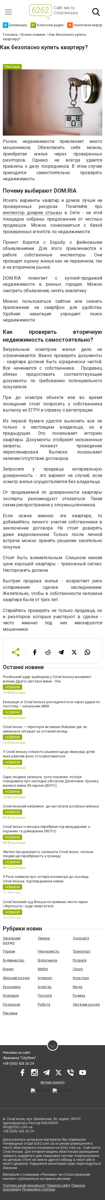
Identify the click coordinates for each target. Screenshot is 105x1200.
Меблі (43, 969)
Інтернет (45, 978)
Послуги (45, 995)
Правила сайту (58, 1185)
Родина (79, 995)
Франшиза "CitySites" (19, 1058)
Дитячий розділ (86, 1004)
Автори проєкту (52, 1082)
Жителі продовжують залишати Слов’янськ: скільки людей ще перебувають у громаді (48, 854)
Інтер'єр (45, 987)
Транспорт (82, 951)
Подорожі (11, 1004)
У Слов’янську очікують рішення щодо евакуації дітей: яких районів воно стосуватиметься (49, 754)
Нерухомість (48, 951)
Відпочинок (47, 960)
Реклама (10, 1013)
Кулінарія (11, 995)
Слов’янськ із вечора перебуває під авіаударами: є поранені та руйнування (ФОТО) (46, 829)
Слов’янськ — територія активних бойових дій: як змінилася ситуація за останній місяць (45, 729)
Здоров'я (81, 938)
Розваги (80, 960)
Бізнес (8, 969)
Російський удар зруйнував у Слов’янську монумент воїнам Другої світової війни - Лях (47, 679)
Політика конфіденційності (24, 1185)
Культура (81, 978)
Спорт (78, 969)
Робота (44, 1004)
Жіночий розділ (16, 978)
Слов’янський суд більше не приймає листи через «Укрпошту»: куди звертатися (45, 904)
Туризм (9, 951)
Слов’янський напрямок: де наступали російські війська (51, 806)
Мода (77, 987)
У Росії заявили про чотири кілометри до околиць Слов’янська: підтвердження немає (46, 879)
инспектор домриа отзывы (32, 212)
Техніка (44, 938)
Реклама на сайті (17, 1053)
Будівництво (13, 960)
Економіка (11, 987)
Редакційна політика (38, 1189)
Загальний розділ (11, 940)
